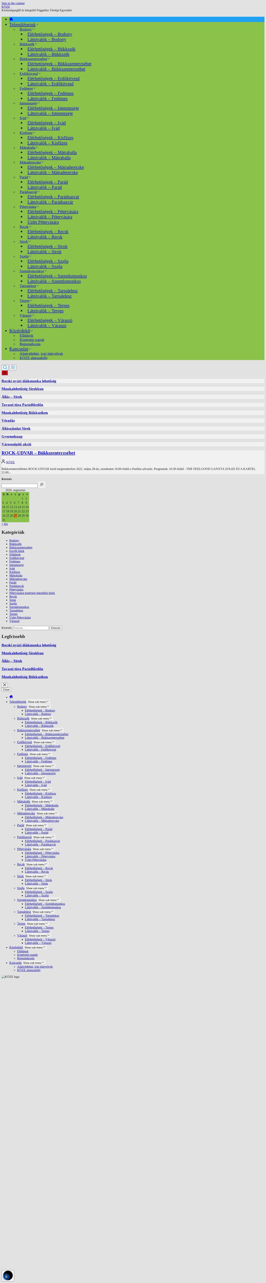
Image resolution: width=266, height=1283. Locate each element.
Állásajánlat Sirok (16, 428)
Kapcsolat (18, 348)
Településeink (22, 24)
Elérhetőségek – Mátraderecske (55, 167)
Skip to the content (13, 3)
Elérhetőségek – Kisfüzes (50, 137)
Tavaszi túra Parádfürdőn (22, 405)
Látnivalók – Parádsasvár (50, 201)
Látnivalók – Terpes (45, 310)
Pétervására (16, 589)
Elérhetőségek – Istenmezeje (53, 107)
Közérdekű (19, 330)
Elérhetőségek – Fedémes (50, 93)
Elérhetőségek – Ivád (46, 122)
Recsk (13, 596)
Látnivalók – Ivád (43, 128)
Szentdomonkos (19, 607)
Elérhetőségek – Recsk (48, 231)
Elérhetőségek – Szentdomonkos (57, 275)
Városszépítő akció (16, 444)
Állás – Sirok (12, 397)
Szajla (13, 603)
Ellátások (15, 554)
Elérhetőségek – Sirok (47, 246)
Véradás (8, 420)
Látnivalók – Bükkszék (48, 54)
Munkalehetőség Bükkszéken (25, 413)
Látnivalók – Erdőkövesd (50, 83)
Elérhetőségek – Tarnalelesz (52, 290)
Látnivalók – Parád (44, 187)
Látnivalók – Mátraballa (49, 157)
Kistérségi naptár (27, 954)
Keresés (7, 479)
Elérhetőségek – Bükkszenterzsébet (59, 63)
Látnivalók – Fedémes (47, 98)
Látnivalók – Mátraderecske (52, 172)
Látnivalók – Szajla (44, 266)
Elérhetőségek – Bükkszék (51, 48)
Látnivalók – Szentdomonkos (54, 281)
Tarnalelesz (16, 610)
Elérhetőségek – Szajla (47, 261)
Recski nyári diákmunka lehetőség (29, 381)
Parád (12, 582)
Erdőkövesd (16, 558)
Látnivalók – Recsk (45, 236)
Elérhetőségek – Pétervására (52, 211)
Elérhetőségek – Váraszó (49, 320)
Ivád (23, 118)
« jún (5, 524)
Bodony (14, 540)
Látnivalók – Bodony (46, 39)
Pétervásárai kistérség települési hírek (32, 593)
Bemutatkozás (30, 344)
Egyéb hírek (16, 551)
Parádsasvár (16, 586)
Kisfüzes (14, 572)
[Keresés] (42, 484)
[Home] (11, 19)
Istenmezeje (16, 565)
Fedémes (14, 561)
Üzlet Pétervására (43, 221)
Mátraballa (15, 575)
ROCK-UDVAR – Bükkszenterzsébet (38, 452)
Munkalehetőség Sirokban (23, 389)
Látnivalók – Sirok (44, 251)
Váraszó (14, 621)
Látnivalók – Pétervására (49, 216)
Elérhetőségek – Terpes (48, 305)
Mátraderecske (18, 579)
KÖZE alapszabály (34, 358)
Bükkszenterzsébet (20, 547)
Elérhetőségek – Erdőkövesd (53, 78)
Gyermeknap (12, 436)
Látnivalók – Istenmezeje (50, 113)
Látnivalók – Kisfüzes (47, 142)
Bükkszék (15, 544)
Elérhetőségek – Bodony (49, 34)
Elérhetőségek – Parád (47, 181)
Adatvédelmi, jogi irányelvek (35, 966)
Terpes (13, 614)
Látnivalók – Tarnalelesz (49, 295)
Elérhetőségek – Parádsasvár (53, 196)
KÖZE (6, 6)
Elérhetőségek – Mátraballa (52, 152)
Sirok (12, 600)
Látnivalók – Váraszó (46, 325)
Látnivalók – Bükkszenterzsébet (56, 68)
